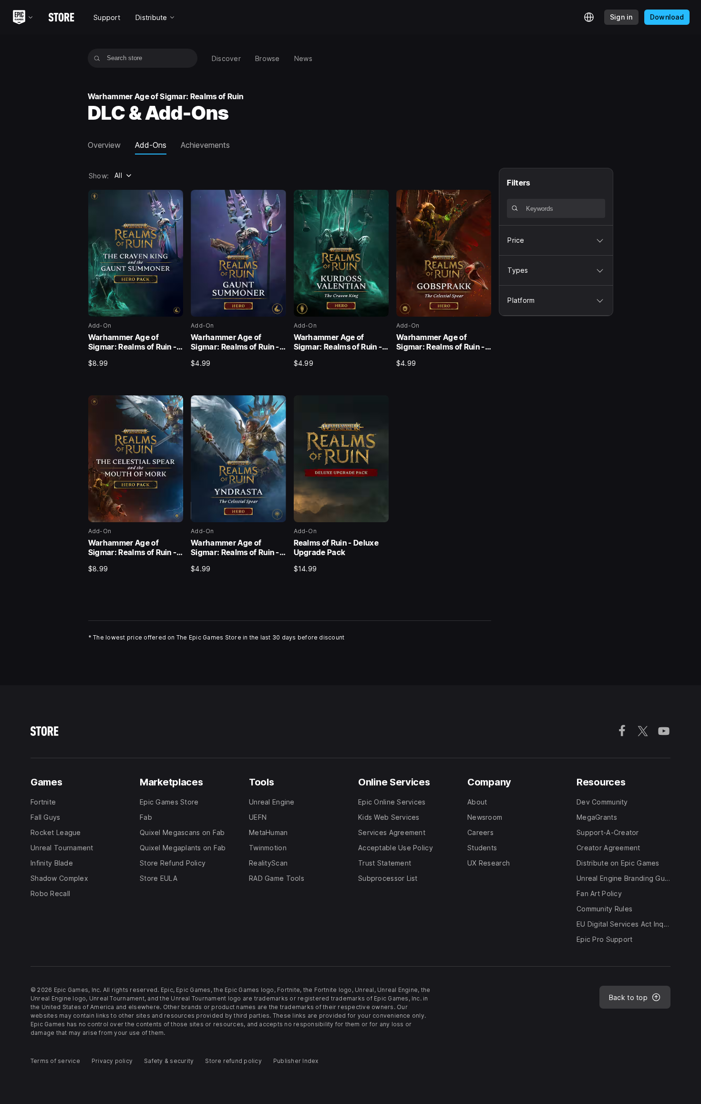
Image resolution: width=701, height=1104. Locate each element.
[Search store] (97, 58)
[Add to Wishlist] (172, 200)
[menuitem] (226, 58)
